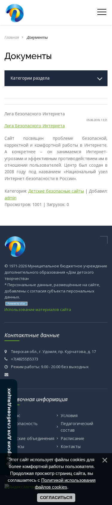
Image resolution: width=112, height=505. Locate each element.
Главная (11, 37)
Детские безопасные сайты (56, 191)
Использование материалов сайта (37, 309)
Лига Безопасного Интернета (34, 125)
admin (10, 198)
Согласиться (56, 497)
